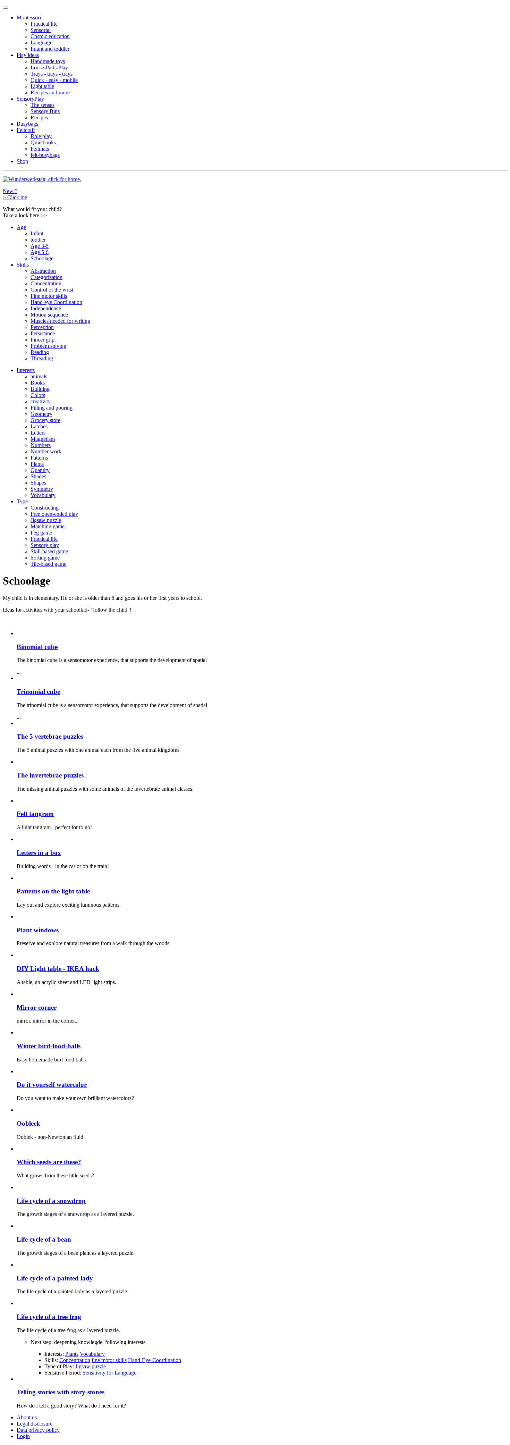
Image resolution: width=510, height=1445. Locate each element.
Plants (37, 464)
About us (27, 1417)
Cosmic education (50, 36)
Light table (42, 86)
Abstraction (43, 271)
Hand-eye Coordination (56, 302)
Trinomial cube (38, 691)
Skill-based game (49, 551)
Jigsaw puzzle (46, 520)
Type (22, 501)
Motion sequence (49, 315)
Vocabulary (43, 495)
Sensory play (45, 545)
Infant (37, 233)
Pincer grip (42, 340)
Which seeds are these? (49, 1162)
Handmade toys (48, 61)
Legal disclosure (34, 1424)
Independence (46, 308)
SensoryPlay (30, 99)
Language (41, 42)
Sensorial (41, 30)
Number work (46, 451)
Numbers (41, 445)
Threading (42, 358)
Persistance (43, 333)
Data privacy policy (38, 1430)
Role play (41, 136)
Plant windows (38, 930)
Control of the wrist (52, 290)
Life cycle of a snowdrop (51, 1200)
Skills (23, 265)
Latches (39, 426)
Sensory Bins (45, 111)
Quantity (40, 470)
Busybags (27, 124)
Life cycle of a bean (44, 1239)
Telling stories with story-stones (60, 1392)
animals (39, 376)
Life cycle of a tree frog (49, 1316)
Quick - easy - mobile (54, 80)
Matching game (48, 526)
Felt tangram (35, 813)
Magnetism (43, 439)
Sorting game (45, 558)
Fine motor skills (49, 296)
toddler (38, 240)
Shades (38, 476)
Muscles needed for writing (60, 321)
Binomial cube (37, 646)
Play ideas (28, 55)
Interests (26, 370)
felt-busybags (45, 155)
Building (40, 389)
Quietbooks (43, 142)
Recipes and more (50, 92)
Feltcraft (26, 130)
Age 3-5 (40, 246)
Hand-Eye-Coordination (154, 1360)
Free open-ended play (54, 514)
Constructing (45, 508)
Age (21, 227)
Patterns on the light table (53, 891)
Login (23, 1436)
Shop (22, 161)
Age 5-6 (40, 252)
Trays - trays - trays (52, 74)
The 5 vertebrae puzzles (50, 736)
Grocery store (45, 420)
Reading (40, 352)
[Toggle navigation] (5, 8)
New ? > (15, 194)
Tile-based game (48, 564)
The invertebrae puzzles (50, 775)
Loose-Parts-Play (49, 67)
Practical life (44, 24)
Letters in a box (39, 852)
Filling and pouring (52, 408)
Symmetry (42, 489)
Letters (38, 433)
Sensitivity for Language (109, 1373)
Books (38, 383)
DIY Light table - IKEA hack (58, 968)
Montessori (29, 17)
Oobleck (28, 1123)
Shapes (38, 483)
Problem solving (48, 346)
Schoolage (42, 258)
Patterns (39, 458)
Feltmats (40, 149)
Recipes (39, 117)
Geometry (41, 414)
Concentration (46, 283)
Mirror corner (37, 1007)
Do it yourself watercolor (52, 1084)
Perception (42, 327)
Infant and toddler (50, 49)
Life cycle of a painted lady (55, 1278)
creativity (41, 401)
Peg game (41, 533)
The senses (42, 105)
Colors (38, 395)
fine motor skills (109, 1360)
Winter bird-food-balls (48, 1046)
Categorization (46, 277)
